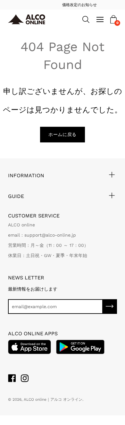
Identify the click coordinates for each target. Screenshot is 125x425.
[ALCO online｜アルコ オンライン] (31, 20)
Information (26, 175)
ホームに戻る (62, 134)
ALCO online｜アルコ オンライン (53, 399)
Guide (16, 196)
